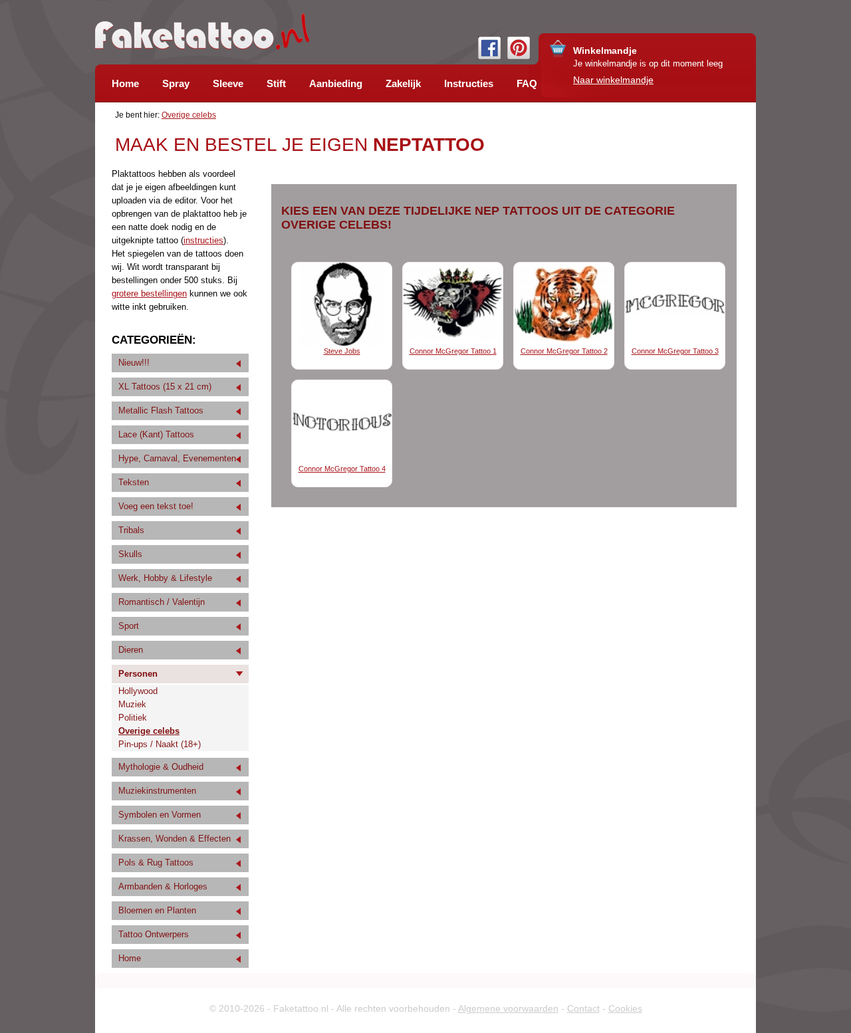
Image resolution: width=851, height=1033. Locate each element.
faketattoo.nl (202, 31)
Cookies (625, 1008)
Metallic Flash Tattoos (160, 410)
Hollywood (138, 691)
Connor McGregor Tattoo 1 (453, 351)
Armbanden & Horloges (162, 886)
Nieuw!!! (134, 363)
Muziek (132, 704)
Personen (138, 674)
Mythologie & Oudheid (160, 767)
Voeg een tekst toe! (155, 506)
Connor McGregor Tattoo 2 (564, 351)
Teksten (133, 482)
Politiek (132, 718)
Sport (128, 626)
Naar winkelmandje (613, 79)
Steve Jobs (342, 351)
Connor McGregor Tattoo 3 (675, 351)
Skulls (130, 554)
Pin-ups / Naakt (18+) (159, 744)
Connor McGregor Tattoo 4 (342, 469)
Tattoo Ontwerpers (153, 934)
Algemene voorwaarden (508, 1008)
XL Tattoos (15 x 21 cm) (164, 387)
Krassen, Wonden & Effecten (174, 839)
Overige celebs (189, 115)
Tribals (131, 530)
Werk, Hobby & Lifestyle (165, 578)
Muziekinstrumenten (157, 791)
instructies (203, 240)
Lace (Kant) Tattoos (156, 434)
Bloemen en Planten (157, 910)
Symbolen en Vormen (159, 815)
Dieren (130, 650)
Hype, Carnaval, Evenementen (177, 458)
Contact (583, 1008)
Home (129, 958)
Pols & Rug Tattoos (155, 862)
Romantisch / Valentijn (161, 602)
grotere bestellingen (149, 293)
